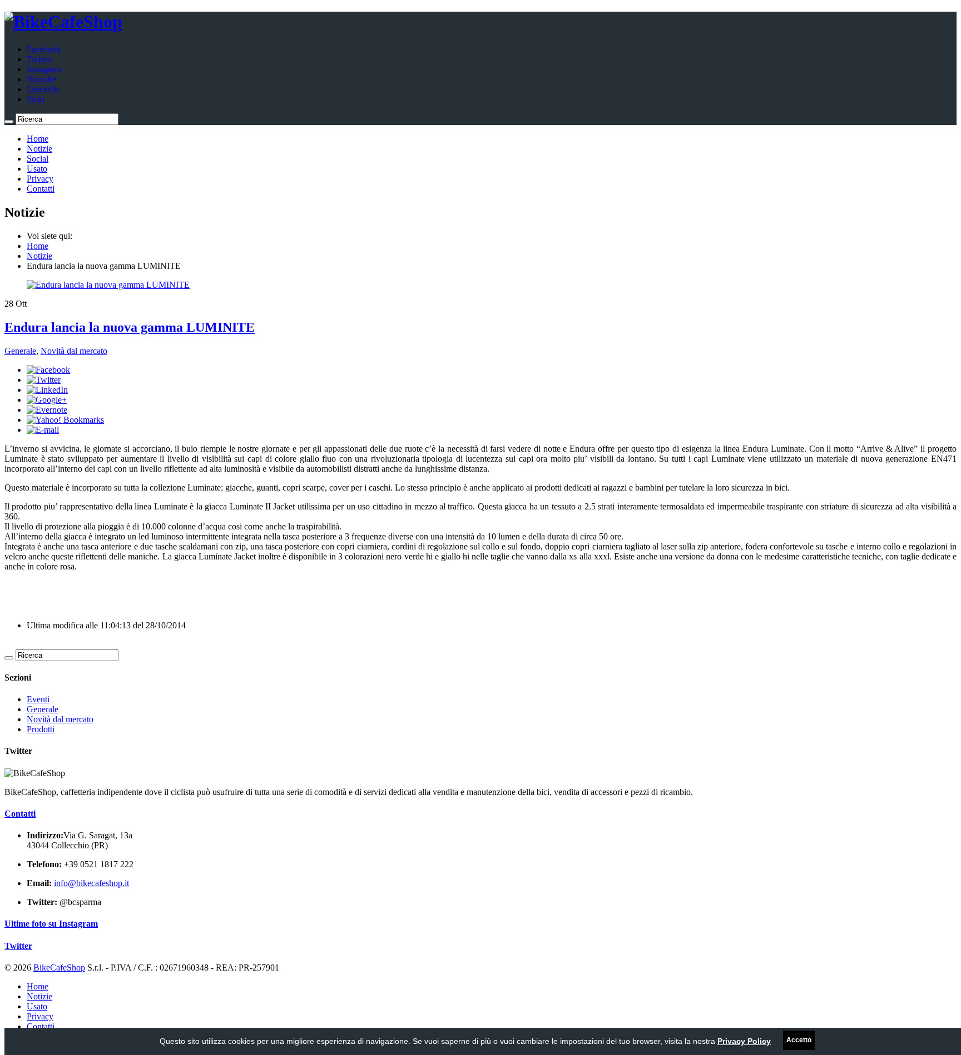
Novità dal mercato (74, 351)
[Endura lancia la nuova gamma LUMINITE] (108, 284)
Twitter (39, 59)
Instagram (44, 69)
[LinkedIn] (47, 389)
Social (37, 158)
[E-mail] (43, 429)
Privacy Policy (744, 1041)
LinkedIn (43, 89)
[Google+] (47, 399)
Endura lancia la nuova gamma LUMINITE (129, 327)
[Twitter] (44, 379)
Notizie (39, 148)
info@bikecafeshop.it (91, 883)
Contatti (41, 188)
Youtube (41, 79)
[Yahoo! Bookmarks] (65, 419)
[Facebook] (48, 369)
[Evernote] (47, 409)
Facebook (44, 49)
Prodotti (41, 729)
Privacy (40, 178)
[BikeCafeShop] (63, 22)
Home (37, 138)
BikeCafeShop (59, 967)
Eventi (38, 699)
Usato (37, 168)
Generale (20, 351)
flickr (36, 99)
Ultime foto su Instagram (51, 923)
